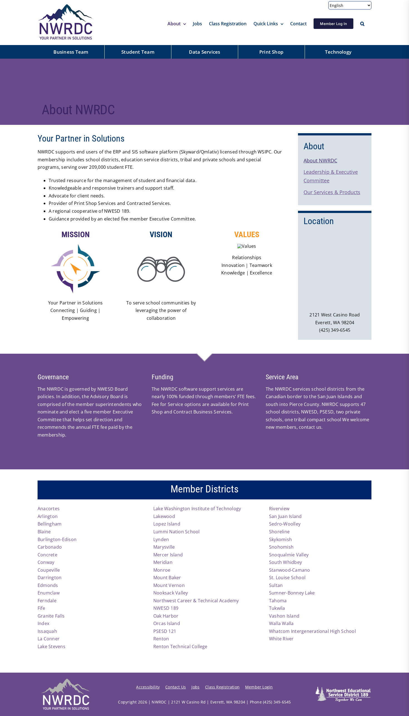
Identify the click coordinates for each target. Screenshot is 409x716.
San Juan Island (285, 516)
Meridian (163, 562)
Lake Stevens (51, 646)
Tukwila (277, 608)
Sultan (276, 585)
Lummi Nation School (176, 532)
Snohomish (281, 547)
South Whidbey (285, 562)
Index (43, 623)
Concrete (47, 555)
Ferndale (47, 601)
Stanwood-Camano (289, 570)
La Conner (49, 639)
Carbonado (50, 547)
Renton (161, 639)
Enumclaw (49, 593)
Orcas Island (166, 623)
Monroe (161, 570)
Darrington (49, 577)
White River (281, 639)
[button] (362, 24)
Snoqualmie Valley (289, 555)
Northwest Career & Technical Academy (196, 601)
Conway (46, 562)
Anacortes (49, 509)
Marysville (164, 547)
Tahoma (278, 601)
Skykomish (280, 539)
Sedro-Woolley (284, 524)
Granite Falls (51, 616)
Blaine (44, 532)
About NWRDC (320, 160)
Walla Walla (281, 623)
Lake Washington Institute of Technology (197, 509)
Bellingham (49, 524)
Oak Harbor (165, 616)
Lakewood (164, 516)
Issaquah (47, 631)
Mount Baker (167, 577)
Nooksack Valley (170, 593)
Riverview (279, 509)
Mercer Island (168, 555)
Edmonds (48, 585)
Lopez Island (166, 524)
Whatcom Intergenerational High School (312, 631)
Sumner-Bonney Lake (292, 593)
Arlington (48, 516)
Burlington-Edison (57, 539)
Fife (41, 608)
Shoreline (279, 532)
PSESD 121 (164, 631)
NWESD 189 (165, 608)
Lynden (161, 539)
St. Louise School (287, 577)
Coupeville (49, 570)
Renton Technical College (180, 646)
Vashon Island (284, 616)
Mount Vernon (169, 585)
